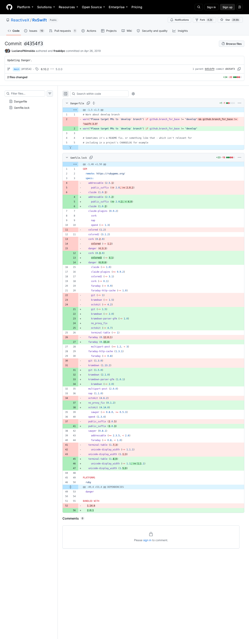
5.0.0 (59, 69)
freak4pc (59, 50)
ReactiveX (20, 20)
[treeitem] (29, 101)
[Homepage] (9, 7)
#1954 (26, 69)
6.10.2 (45, 69)
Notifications (182, 19)
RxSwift (39, 20)
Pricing (137, 7)
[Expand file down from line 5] (70, 147)
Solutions (44, 7)
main (16, 69)
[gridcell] (153, 110)
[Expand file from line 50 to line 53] (70, 487)
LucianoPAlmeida (23, 50)
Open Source (92, 7)
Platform (23, 7)
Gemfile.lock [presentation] (22, 107)
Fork (206, 19)
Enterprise (116, 7)
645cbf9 (209, 69)
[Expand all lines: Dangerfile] (93, 103)
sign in (147, 540)
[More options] (239, 103)
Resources (67, 7)
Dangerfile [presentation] (20, 101)
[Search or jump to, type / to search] (199, 7)
